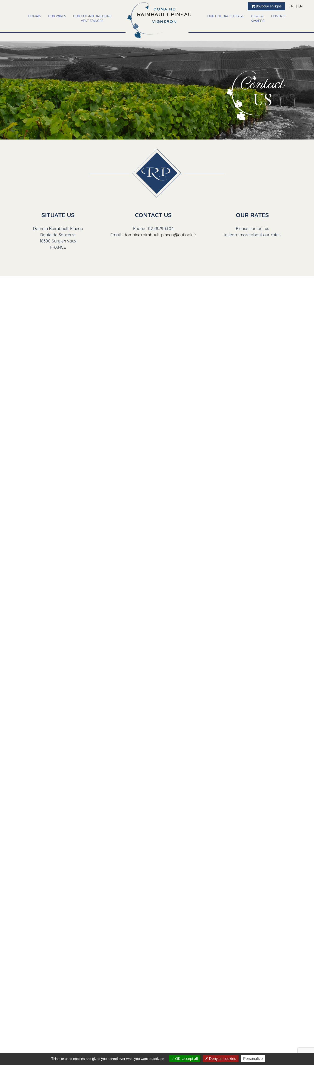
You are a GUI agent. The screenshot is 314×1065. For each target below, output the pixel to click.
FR (291, 6)
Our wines (57, 16)
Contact (278, 16)
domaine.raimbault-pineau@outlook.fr (160, 234)
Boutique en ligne (268, 6)
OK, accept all (186, 1059)
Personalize (253, 1059)
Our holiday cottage (225, 16)
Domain (34, 16)
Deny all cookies (222, 1059)
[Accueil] (159, 20)
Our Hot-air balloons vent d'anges (92, 18)
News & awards (257, 18)
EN (300, 6)
